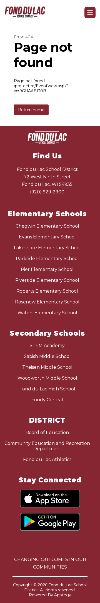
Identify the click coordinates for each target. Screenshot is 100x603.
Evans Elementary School (47, 237)
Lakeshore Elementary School (47, 247)
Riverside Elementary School (47, 280)
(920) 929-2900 (47, 192)
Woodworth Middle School (47, 378)
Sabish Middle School (47, 356)
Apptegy (62, 594)
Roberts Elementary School (47, 291)
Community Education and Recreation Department (47, 446)
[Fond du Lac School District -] (27, 12)
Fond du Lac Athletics (47, 459)
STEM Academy (47, 345)
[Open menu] (90, 12)
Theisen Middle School (47, 367)
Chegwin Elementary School (47, 226)
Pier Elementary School (47, 269)
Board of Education (47, 432)
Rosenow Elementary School (47, 302)
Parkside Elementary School (47, 258)
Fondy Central (47, 399)
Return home (31, 109)
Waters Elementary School (47, 312)
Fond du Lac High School (47, 389)
